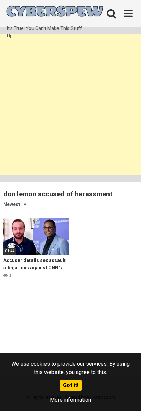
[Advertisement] (70, 104)
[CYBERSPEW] (54, 12)
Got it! (70, 385)
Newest (11, 204)
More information (70, 400)
